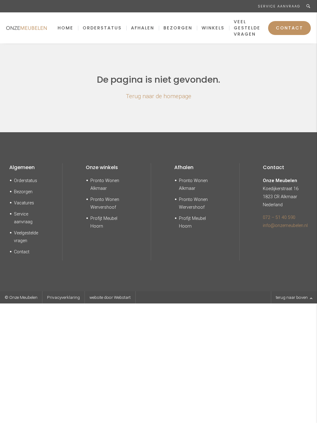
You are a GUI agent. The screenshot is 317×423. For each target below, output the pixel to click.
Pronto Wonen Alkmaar (104, 184)
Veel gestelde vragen (247, 28)
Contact (289, 28)
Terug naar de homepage (158, 96)
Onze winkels (102, 167)
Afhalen (142, 28)
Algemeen (22, 167)
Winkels (213, 28)
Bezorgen (177, 28)
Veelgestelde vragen (26, 236)
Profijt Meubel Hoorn (103, 222)
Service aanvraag (279, 6)
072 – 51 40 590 (279, 217)
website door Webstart (110, 297)
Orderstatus (102, 28)
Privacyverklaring (63, 297)
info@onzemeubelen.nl (285, 225)
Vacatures (24, 203)
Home (65, 28)
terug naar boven (292, 297)
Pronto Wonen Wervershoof (104, 203)
